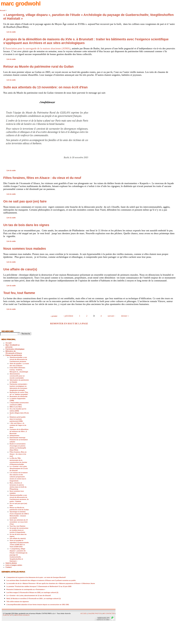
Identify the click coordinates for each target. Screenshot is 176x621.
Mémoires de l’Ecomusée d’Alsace (14, 352)
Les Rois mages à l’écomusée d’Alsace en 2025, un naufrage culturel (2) (32, 592)
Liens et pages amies (14, 565)
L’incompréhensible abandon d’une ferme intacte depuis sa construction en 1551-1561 (37, 604)
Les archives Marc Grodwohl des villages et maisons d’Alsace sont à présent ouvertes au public (41, 580)
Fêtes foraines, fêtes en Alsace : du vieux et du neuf (42, 178)
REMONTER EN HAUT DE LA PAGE (69, 323)
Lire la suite (11, 32)
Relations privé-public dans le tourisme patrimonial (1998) (18, 419)
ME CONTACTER (109, 613)
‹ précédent (68, 316)
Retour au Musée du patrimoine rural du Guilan (38, 66)
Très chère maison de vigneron (17, 601)
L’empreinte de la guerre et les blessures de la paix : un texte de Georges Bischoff (36, 577)
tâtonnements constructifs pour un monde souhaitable (17, 376)
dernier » (125, 316)
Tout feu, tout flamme (19, 293)
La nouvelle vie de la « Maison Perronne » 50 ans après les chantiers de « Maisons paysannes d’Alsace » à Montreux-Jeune (50, 583)
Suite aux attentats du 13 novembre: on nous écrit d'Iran (45, 87)
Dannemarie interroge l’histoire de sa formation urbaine (19, 440)
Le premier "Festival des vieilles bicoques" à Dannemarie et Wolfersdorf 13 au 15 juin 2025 (38, 586)
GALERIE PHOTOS (94, 613)
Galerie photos (11, 563)
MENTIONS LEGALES (22, 615)
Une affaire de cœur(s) (20, 269)
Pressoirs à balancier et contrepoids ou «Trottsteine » (25, 589)
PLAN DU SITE (8, 615)
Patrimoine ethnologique (15, 349)
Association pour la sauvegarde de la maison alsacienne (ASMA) (37, 48)
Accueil (2, 10)
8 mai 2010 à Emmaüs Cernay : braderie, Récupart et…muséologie (19, 370)
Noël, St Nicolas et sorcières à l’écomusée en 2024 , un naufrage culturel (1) (33, 598)
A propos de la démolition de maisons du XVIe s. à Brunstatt (19, 431)
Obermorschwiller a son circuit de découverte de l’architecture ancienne (18, 359)
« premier (54, 316)
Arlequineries (14, 435)
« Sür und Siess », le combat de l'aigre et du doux (18, 425)
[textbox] (10, 333)
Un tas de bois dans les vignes (26, 225)
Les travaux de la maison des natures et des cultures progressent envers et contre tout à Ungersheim (19, 477)
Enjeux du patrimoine (14, 355)
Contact (9, 567)
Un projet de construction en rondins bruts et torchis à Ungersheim (19, 530)
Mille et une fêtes (16, 407)
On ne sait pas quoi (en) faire (25, 201)
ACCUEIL (83, 613)
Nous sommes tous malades (24, 248)
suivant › (111, 316)
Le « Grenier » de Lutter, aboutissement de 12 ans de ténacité (19, 468)
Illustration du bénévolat (18, 396)
